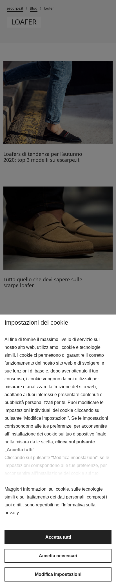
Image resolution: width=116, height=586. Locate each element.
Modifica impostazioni (58, 574)
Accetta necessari (58, 555)
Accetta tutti (58, 537)
